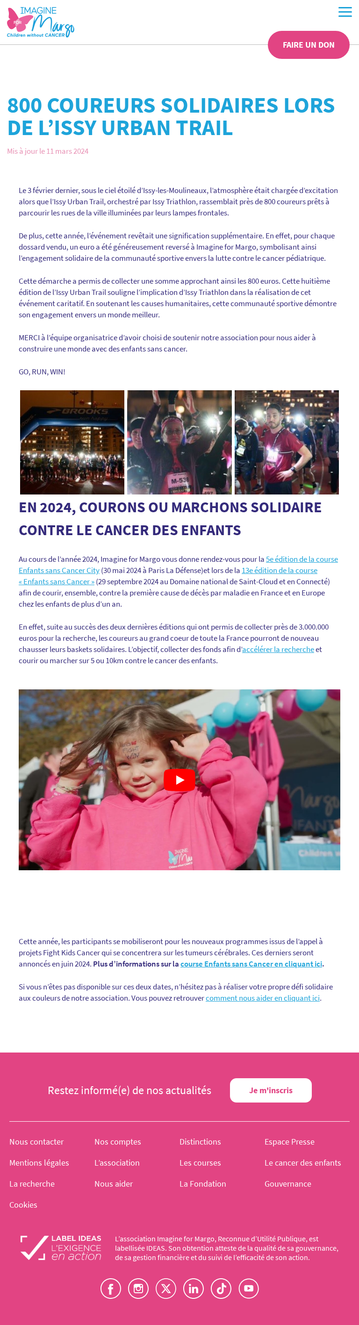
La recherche (32, 1183)
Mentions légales (39, 1162)
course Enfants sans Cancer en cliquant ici (251, 964)
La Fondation (203, 1183)
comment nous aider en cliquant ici (263, 998)
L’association (117, 1162)
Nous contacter (36, 1141)
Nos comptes (117, 1141)
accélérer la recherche (278, 649)
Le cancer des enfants (303, 1162)
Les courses (200, 1162)
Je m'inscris (271, 1090)
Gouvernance (288, 1183)
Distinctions (200, 1141)
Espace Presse (290, 1141)
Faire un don (309, 44)
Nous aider (113, 1183)
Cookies (23, 1204)
